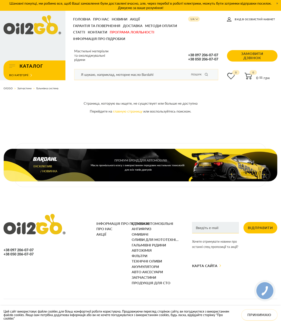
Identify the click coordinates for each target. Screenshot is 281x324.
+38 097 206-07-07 (203, 55)
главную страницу (127, 111)
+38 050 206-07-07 (203, 59)
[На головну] (32, 25)
